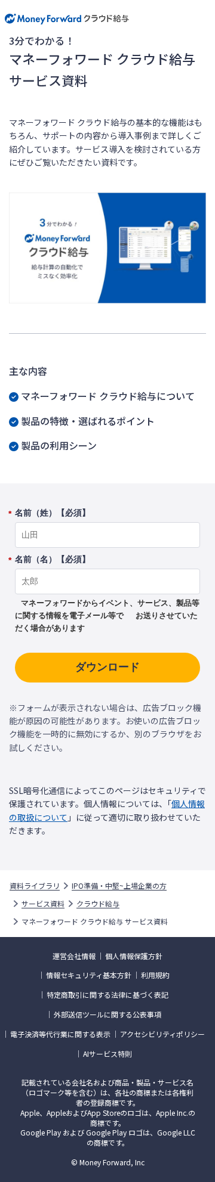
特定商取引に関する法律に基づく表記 (107, 995)
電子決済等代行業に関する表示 (60, 1034)
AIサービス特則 (107, 1054)
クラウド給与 (97, 903)
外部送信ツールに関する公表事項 (107, 1014)
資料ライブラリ (35, 885)
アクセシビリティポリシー (162, 1034)
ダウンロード (107, 667)
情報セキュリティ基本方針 (88, 975)
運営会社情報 (74, 956)
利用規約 (155, 975)
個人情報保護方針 (133, 956)
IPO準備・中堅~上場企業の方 (119, 885)
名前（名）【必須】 (52, 559)
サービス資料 (43, 903)
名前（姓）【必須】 (52, 513)
